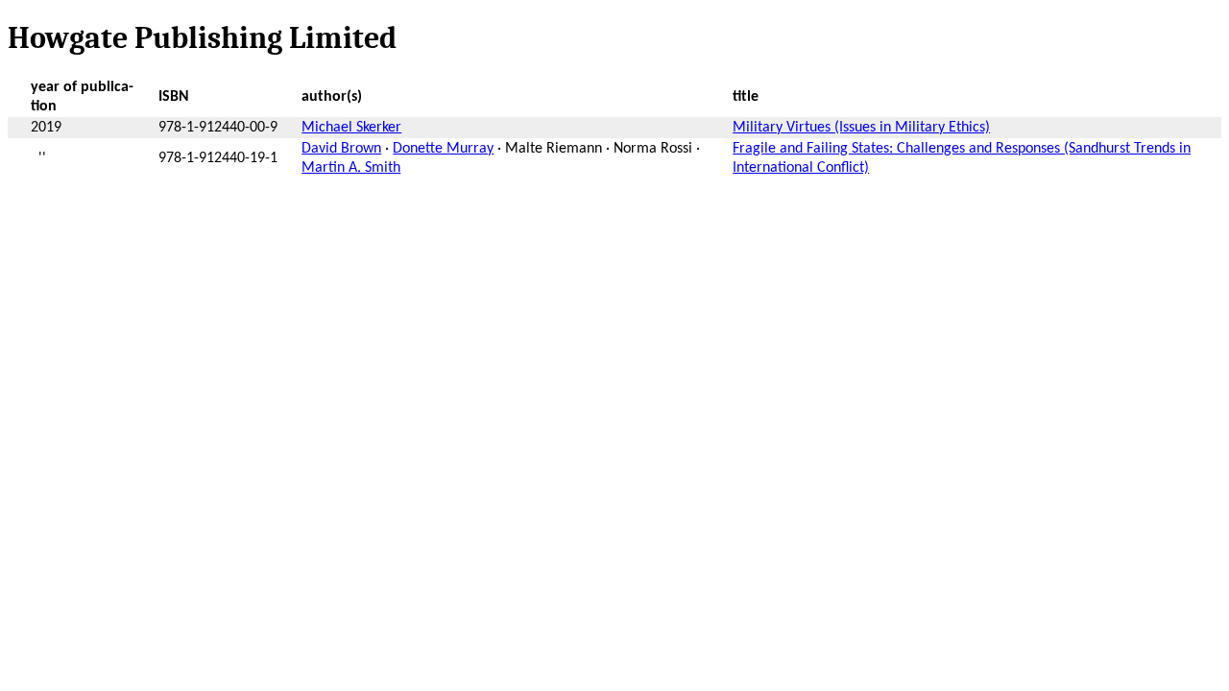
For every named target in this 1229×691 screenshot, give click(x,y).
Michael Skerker (351, 127)
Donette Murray (443, 148)
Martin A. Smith (350, 168)
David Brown (341, 148)
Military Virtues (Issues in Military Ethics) (861, 127)
